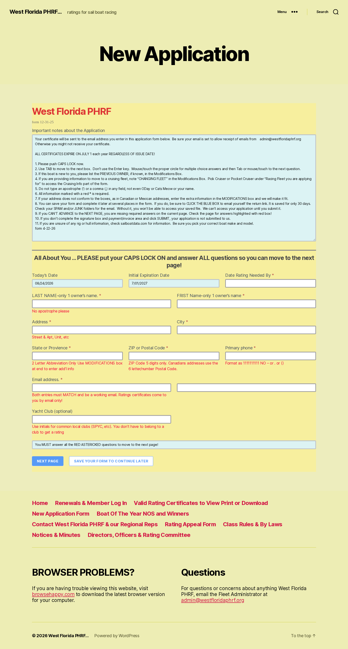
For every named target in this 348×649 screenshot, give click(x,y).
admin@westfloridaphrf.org (212, 600)
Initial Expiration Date (149, 275)
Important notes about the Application (68, 130)
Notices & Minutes (56, 534)
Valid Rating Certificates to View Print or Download (201, 503)
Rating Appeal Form (190, 524)
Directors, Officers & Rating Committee (139, 534)
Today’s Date (45, 275)
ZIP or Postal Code (148, 347)
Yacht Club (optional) (52, 411)
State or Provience (51, 347)
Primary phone (240, 347)
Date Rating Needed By (249, 275)
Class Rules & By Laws (252, 524)
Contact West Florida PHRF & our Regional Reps (95, 524)
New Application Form (60, 513)
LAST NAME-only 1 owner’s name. (66, 295)
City (182, 321)
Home (40, 503)
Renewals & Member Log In (91, 503)
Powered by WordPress (116, 635)
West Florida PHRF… (68, 635)
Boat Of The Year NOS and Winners (143, 513)
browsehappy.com (53, 594)
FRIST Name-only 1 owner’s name (210, 295)
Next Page (47, 461)
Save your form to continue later (111, 461)
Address (41, 321)
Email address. (47, 379)
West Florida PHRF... (35, 12)
